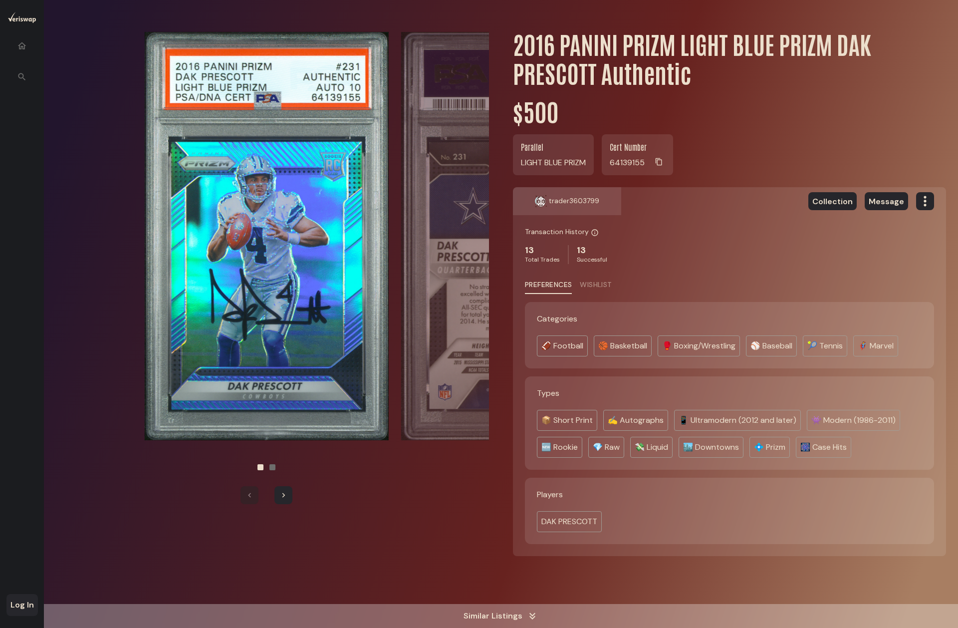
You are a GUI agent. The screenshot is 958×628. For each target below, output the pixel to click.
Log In (22, 605)
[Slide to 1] (260, 467)
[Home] (21, 45)
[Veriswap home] (22, 19)
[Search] (21, 76)
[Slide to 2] (272, 467)
